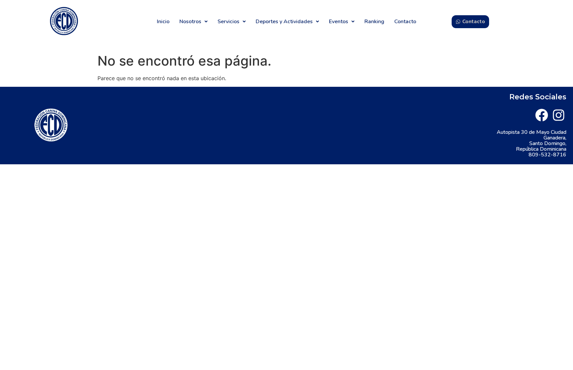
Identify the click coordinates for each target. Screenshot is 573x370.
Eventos (338, 21)
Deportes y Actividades (284, 21)
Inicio (163, 21)
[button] (193, 21)
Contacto (405, 21)
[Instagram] (558, 115)
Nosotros (190, 21)
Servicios (228, 21)
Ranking (374, 21)
